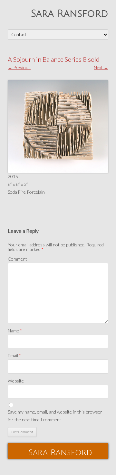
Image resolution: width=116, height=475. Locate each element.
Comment (17, 259)
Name (15, 330)
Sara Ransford (69, 13)
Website (16, 380)
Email (14, 355)
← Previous (19, 67)
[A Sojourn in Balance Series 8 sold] (58, 126)
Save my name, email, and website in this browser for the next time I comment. (55, 415)
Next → (101, 67)
